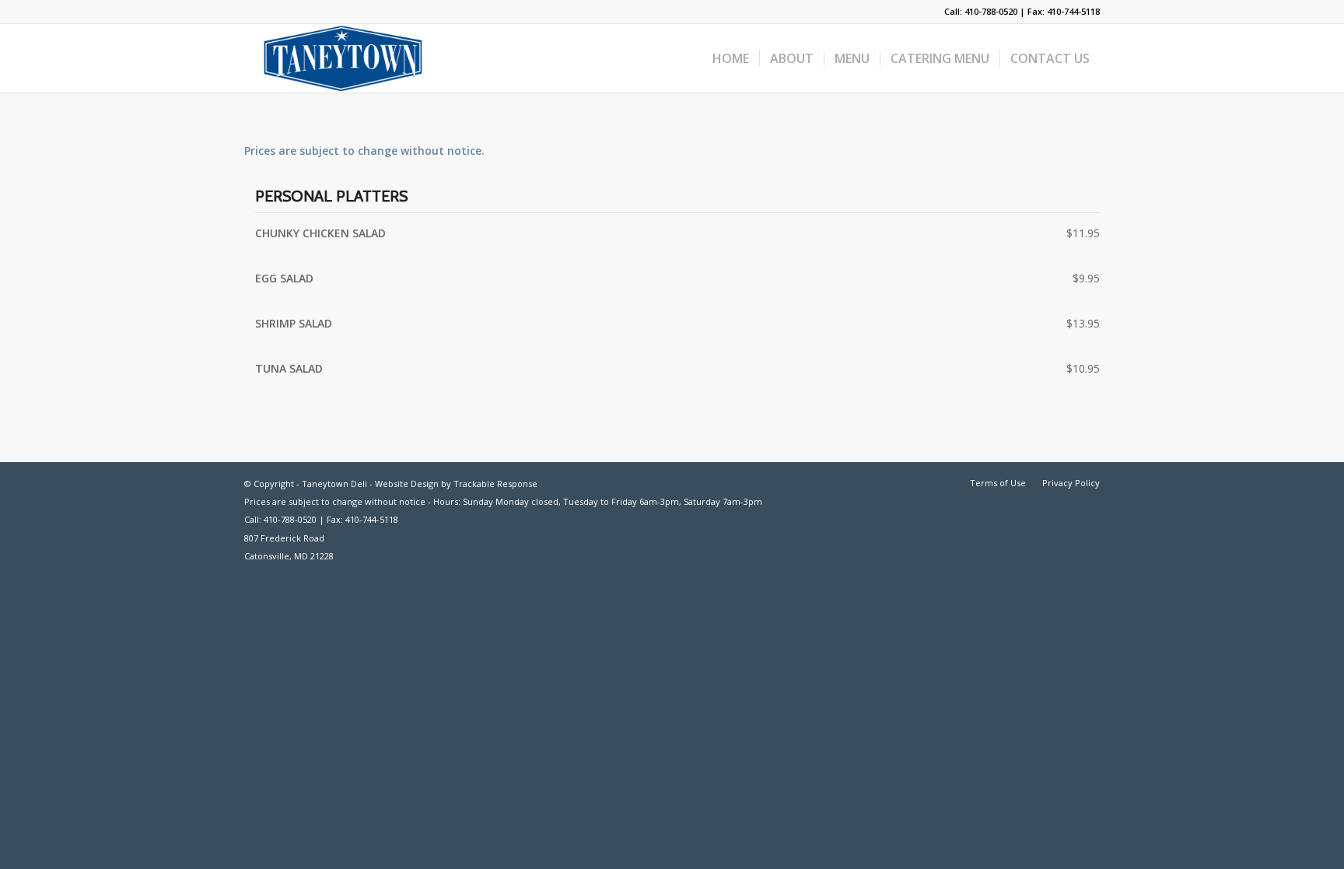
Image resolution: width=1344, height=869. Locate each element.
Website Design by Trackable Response (456, 483)
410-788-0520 (990, 11)
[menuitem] (730, 58)
